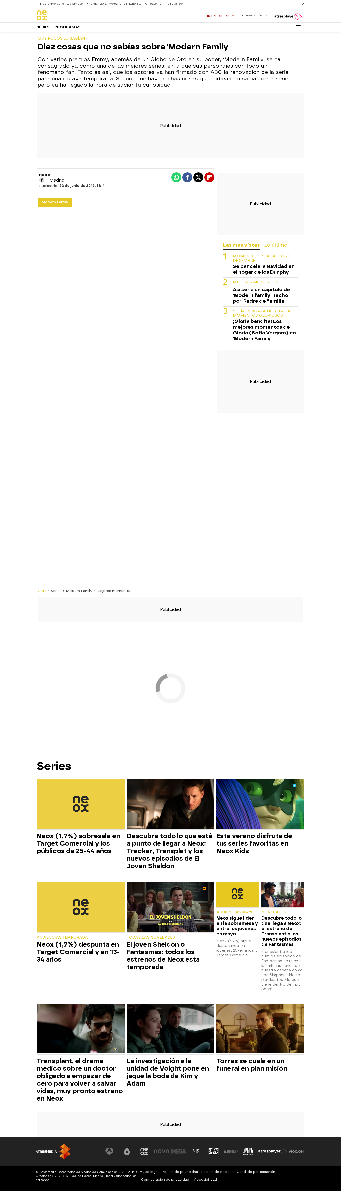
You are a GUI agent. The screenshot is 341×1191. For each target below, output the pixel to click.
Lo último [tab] (275, 245)
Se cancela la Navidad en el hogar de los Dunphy (264, 269)
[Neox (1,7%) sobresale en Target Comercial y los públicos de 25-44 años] (81, 804)
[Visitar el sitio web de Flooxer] (296, 1151)
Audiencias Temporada (62, 937)
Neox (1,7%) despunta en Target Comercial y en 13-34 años (78, 952)
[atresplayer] (287, 16)
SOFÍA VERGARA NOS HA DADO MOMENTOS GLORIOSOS (265, 313)
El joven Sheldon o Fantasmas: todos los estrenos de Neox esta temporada (163, 956)
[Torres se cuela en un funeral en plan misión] (260, 1029)
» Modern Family (77, 591)
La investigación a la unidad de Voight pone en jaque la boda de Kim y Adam (168, 1072)
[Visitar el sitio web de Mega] (178, 1151)
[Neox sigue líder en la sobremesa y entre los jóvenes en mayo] (237, 895)
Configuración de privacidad (165, 1179)
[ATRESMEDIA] (53, 1151)
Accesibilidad (205, 1179)
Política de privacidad (180, 1172)
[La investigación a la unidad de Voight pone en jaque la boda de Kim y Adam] (170, 1029)
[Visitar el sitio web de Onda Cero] (213, 1151)
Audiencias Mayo (235, 912)
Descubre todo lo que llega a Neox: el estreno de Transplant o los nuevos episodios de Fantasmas (281, 931)
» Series (55, 591)
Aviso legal (149, 1172)
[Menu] (298, 27)
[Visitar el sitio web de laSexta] (126, 1151)
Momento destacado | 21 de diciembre (264, 258)
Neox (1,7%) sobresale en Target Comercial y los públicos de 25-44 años (78, 843)
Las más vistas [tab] (241, 245)
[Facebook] (41, 180)
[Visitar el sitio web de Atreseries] (196, 1151)
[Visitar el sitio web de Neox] (144, 1151)
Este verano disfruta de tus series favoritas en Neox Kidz (254, 843)
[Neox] (68, 15)
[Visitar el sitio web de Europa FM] (230, 1151)
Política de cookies (217, 1172)
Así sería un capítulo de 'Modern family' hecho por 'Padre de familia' (261, 295)
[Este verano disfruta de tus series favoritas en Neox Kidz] (260, 804)
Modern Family (54, 202)
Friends (92, 3)
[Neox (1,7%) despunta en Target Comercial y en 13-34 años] (81, 907)
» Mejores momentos (112, 591)
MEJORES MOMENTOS (255, 282)
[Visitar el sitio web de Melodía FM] (248, 1151)
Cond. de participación (256, 1172)
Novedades (273, 912)
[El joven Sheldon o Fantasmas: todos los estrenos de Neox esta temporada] (170, 907)
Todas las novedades (151, 937)
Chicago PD (153, 3)
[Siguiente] (301, 4)
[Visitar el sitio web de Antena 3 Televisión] (109, 1151)
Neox (41, 591)
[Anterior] (39, 4)
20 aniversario (53, 3)
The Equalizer (173, 3)
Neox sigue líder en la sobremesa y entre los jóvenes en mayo (237, 925)
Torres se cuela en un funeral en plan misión (251, 1064)
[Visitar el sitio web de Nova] (161, 1151)
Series (43, 27)
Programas (68, 27)
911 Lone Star (133, 3)
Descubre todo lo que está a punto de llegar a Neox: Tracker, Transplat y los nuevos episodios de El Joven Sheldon (169, 851)
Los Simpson (75, 3)
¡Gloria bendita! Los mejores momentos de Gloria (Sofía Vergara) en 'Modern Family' (264, 329)
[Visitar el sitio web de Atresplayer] (272, 1151)
